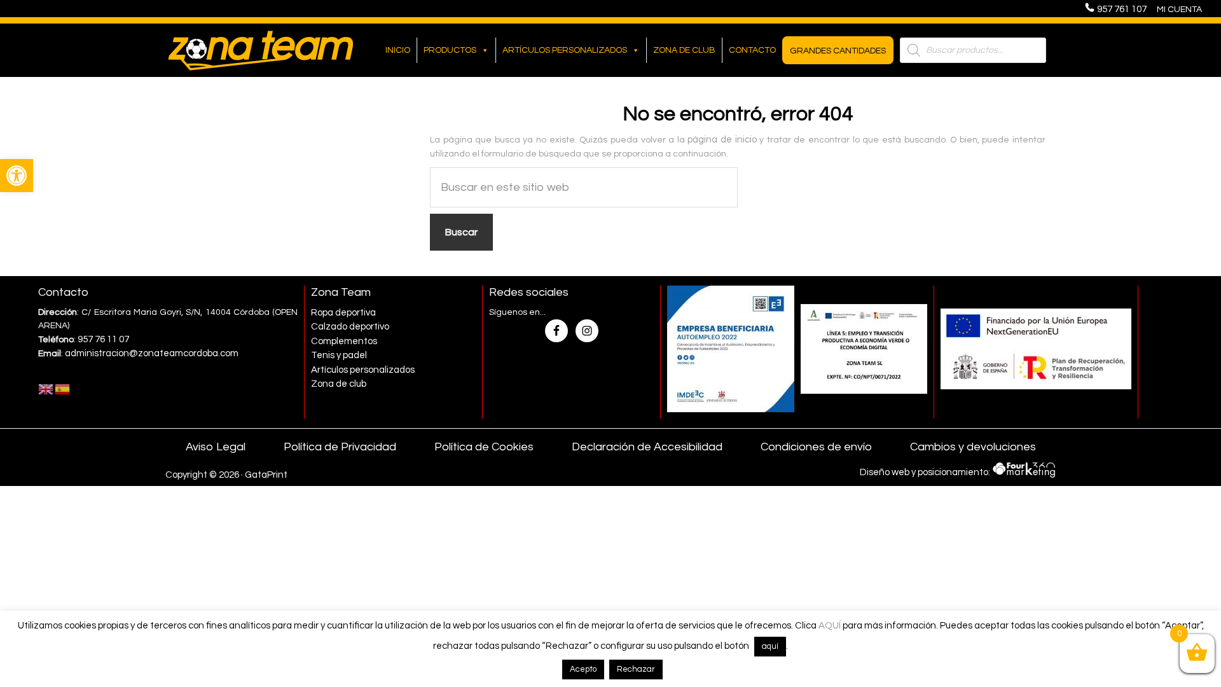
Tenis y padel (339, 355)
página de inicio (721, 139)
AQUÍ (829, 625)
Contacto (752, 50)
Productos (450, 50)
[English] (46, 389)
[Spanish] (63, 389)
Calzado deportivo (350, 326)
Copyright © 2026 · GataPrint (226, 475)
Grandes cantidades (838, 50)
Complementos (344, 341)
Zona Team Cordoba (260, 50)
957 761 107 (1125, 9)
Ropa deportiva (343, 312)
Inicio (397, 50)
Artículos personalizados (564, 50)
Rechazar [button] (636, 669)
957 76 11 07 (103, 339)
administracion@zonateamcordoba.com (151, 353)
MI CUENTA (1179, 9)
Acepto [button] (583, 669)
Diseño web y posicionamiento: (926, 471)
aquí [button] (770, 646)
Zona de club (684, 50)
